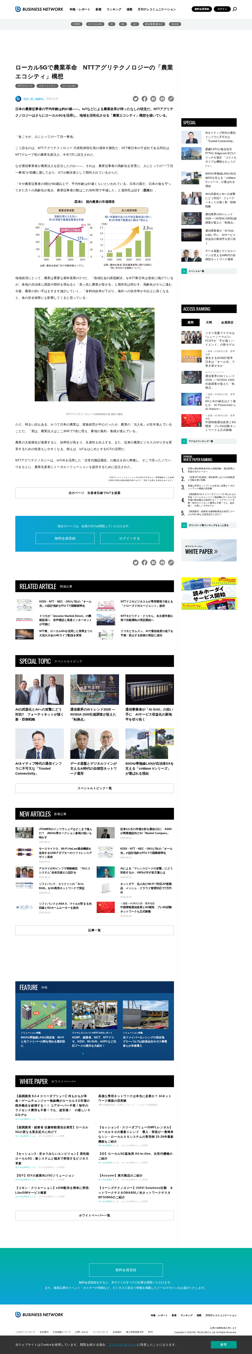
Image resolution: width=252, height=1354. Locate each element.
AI (111, 24)
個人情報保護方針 (135, 1332)
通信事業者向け (154, 24)
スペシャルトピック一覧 (94, 788)
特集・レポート (80, 9)
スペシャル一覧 (196, 271)
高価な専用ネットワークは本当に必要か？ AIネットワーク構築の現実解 (211, 487)
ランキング (114, 9)
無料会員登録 (202, 9)
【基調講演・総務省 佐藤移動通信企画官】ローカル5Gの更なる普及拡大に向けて (211, 513)
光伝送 (175, 24)
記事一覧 (94, 930)
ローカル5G (95, 24)
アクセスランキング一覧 (201, 441)
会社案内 (44, 1332)
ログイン (222, 9)
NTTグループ (25, 86)
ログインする (129, 538)
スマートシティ (47, 86)
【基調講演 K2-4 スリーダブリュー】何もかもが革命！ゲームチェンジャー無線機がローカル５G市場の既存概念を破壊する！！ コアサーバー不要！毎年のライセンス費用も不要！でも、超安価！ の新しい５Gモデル (212, 500)
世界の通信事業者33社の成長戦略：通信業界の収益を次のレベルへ (211, 470)
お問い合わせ (81, 1332)
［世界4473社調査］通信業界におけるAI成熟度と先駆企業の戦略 (211, 479)
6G (123, 24)
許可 (224, 1344)
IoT (135, 24)
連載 (129, 9)
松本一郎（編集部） (34, 98)
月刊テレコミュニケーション (157, 9)
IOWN (76, 24)
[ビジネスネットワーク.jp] (39, 9)
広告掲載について (62, 1332)
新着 (98, 9)
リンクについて (100, 1332)
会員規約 (117, 1332)
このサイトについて (25, 1332)
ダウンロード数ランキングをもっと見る (209, 525)
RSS (150, 1332)
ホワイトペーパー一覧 (94, 1215)
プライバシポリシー (122, 1344)
